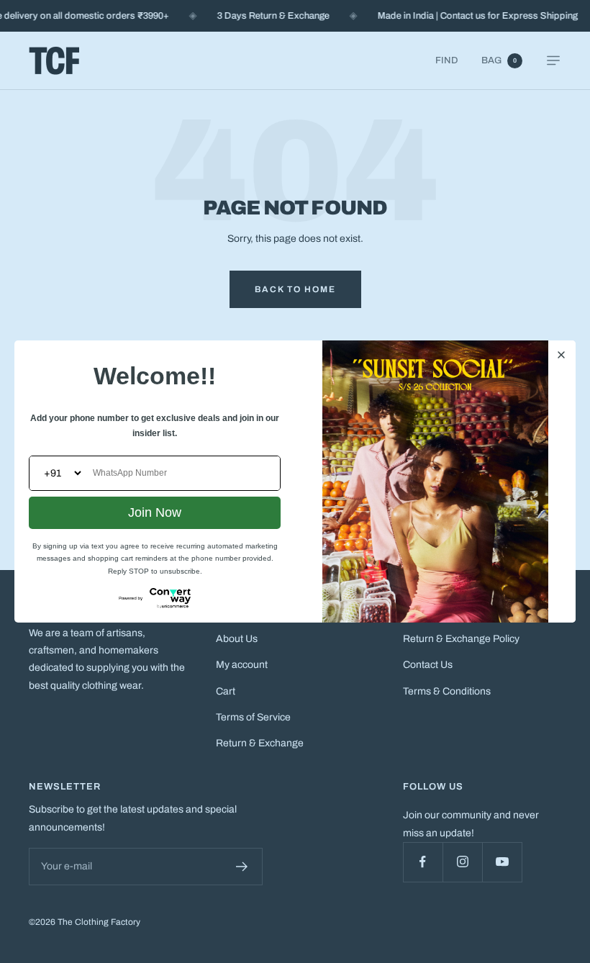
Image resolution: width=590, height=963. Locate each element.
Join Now (154, 512)
